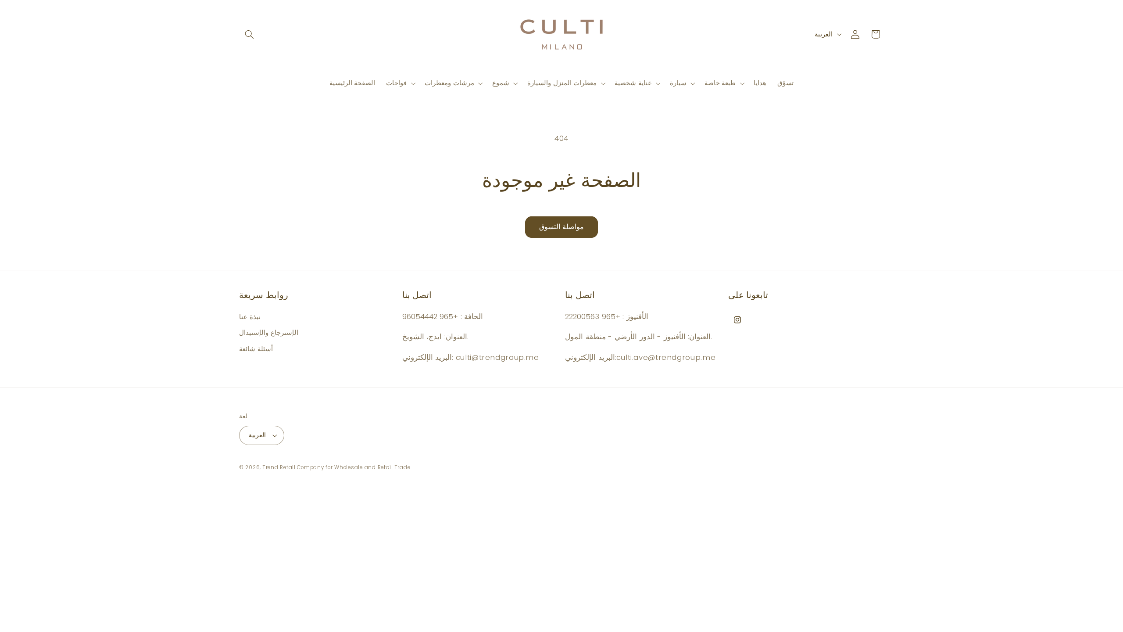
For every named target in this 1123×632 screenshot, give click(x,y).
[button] (249, 34)
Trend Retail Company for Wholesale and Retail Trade (336, 467)
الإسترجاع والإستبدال (268, 332)
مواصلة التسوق (561, 227)
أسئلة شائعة (256, 349)
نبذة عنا (250, 316)
